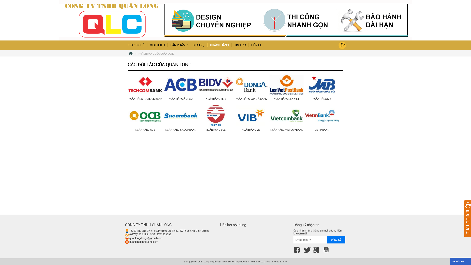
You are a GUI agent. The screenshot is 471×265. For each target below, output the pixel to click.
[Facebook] (298, 249)
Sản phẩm (177, 45)
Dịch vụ (199, 45)
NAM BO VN (228, 261)
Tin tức (240, 45)
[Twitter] (307, 249)
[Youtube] (327, 249)
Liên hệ (256, 45)
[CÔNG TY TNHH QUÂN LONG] (131, 53)
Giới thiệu (157, 45)
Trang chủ (136, 45)
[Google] (317, 249)
